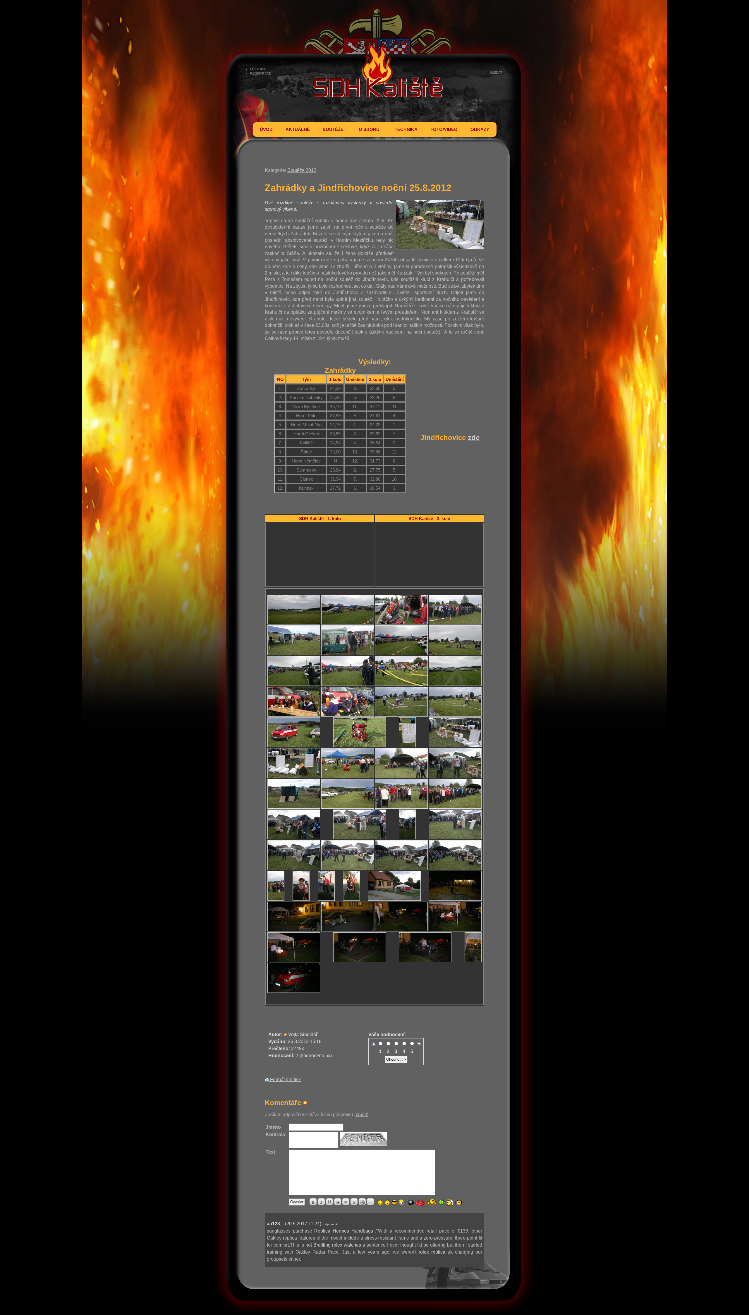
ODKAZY (479, 129)
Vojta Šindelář (302, 1034)
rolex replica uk (436, 1252)
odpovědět (331, 1224)
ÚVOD (266, 129)
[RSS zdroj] (305, 1103)
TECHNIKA (406, 129)
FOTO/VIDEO (444, 129)
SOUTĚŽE (333, 129)
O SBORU (369, 129)
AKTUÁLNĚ (298, 129)
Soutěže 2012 (301, 170)
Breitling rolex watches (337, 1244)
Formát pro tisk (285, 1079)
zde (474, 437)
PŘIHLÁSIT (258, 69)
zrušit (361, 1114)
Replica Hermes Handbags (343, 1230)
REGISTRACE (260, 73)
